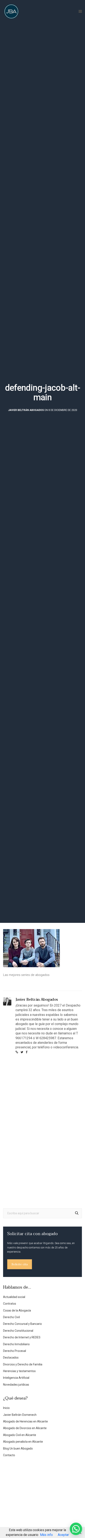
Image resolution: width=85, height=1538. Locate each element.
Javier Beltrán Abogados (26, 410)
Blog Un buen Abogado (18, 1448)
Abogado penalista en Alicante (23, 1441)
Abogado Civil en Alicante (19, 1435)
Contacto (9, 1455)
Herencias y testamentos (19, 1371)
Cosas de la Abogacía (17, 1310)
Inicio (6, 1408)
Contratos (9, 1303)
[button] (76, 1529)
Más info (46, 1535)
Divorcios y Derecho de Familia (22, 1364)
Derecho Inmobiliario (16, 1344)
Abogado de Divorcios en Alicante (25, 1428)
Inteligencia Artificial (16, 1377)
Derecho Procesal (14, 1351)
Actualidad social (14, 1297)
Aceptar (63, 1535)
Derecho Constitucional (18, 1330)
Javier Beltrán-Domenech (20, 1414)
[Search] (77, 1213)
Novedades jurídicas (16, 1384)
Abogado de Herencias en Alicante (25, 1421)
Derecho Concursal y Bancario (22, 1323)
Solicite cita (20, 1264)
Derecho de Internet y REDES (21, 1337)
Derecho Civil (11, 1317)
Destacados (11, 1357)
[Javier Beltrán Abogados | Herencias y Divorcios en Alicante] (11, 11)
